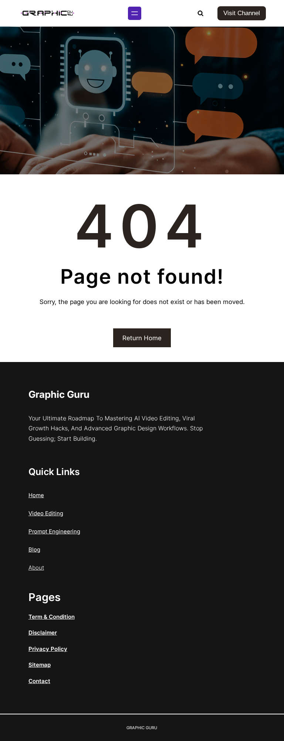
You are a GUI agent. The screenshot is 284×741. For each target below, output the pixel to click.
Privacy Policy (47, 648)
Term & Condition (51, 616)
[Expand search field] (200, 13)
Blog (34, 549)
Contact (39, 680)
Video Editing (45, 513)
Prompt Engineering (54, 531)
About (36, 567)
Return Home (142, 338)
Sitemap (39, 664)
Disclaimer (42, 632)
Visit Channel (241, 13)
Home (36, 495)
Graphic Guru (58, 394)
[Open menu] (134, 13)
